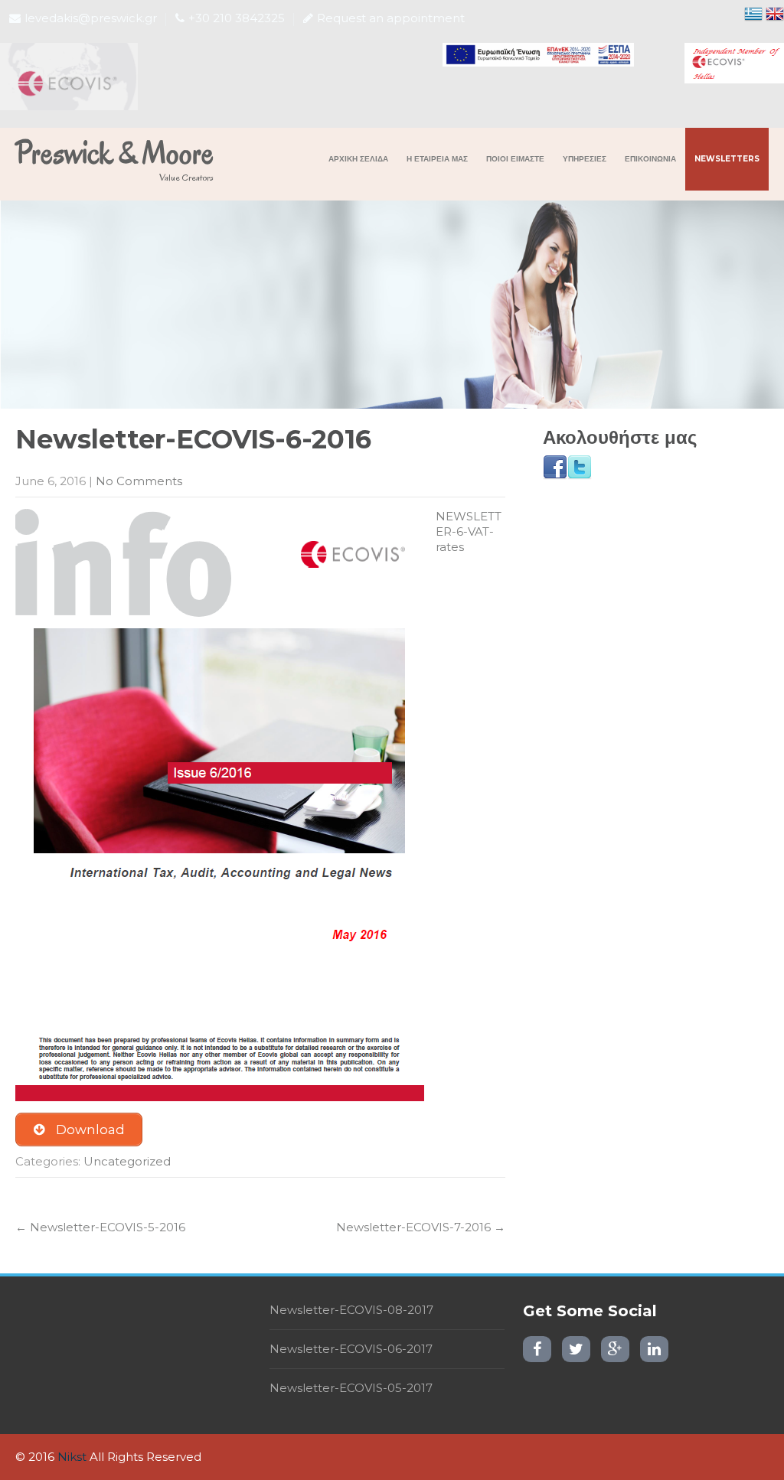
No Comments (139, 481)
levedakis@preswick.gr (90, 18)
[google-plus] (615, 1349)
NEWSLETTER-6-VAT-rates (468, 531)
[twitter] (576, 1349)
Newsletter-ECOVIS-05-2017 (351, 1388)
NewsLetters (727, 159)
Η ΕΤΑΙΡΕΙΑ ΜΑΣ (437, 159)
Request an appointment (391, 18)
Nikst (72, 1456)
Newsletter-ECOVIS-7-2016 (420, 1227)
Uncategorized (127, 1161)
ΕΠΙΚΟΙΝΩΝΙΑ (650, 159)
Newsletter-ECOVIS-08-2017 (351, 1309)
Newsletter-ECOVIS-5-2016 (100, 1227)
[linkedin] (654, 1349)
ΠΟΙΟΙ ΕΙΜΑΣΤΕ (515, 159)
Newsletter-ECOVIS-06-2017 (351, 1348)
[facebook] (537, 1349)
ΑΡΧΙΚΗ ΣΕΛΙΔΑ (358, 159)
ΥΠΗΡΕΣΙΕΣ (584, 159)
